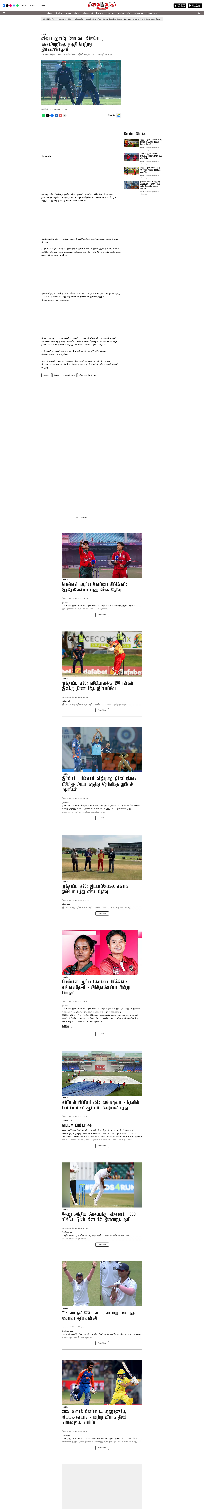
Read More (102, 615)
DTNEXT (32, 5)
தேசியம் (59, 13)
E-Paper (23, 5)
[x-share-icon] (48, 117)
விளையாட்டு (88, 13)
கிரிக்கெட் (46, 375)
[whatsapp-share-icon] (43, 117)
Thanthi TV (44, 5)
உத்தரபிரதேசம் (69, 375)
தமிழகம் (50, 13)
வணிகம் (121, 13)
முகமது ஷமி (95, 1235)
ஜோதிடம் (99, 13)
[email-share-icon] (60, 117)
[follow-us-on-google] (118, 115)
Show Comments (81, 518)
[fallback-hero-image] (131, 143)
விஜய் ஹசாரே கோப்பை (88, 375)
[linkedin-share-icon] (56, 117)
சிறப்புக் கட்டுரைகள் (135, 13)
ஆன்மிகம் (110, 13)
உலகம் (68, 13)
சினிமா (76, 13)
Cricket (56, 375)
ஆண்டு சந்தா (152, 13)
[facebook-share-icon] (52, 117)
